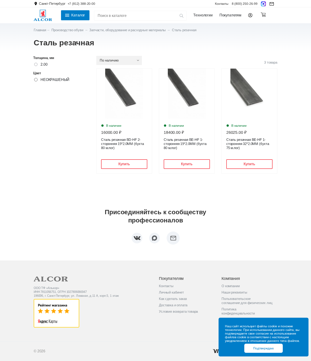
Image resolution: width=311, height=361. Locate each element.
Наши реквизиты (234, 292)
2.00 (44, 64)
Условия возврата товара (178, 311)
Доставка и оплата (173, 305)
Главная (40, 30)
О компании (231, 286)
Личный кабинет (171, 292)
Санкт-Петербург (52, 3)
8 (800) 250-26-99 (244, 3)
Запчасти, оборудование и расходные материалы (128, 30)
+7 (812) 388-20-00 (81, 3)
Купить (124, 164)
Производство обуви (67, 30)
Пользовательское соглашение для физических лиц (247, 301)
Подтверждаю (263, 348)
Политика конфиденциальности (238, 311)
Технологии (202, 15)
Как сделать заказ (173, 299)
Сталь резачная (184, 30)
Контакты (221, 3)
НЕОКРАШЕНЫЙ (55, 80)
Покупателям (230, 15)
